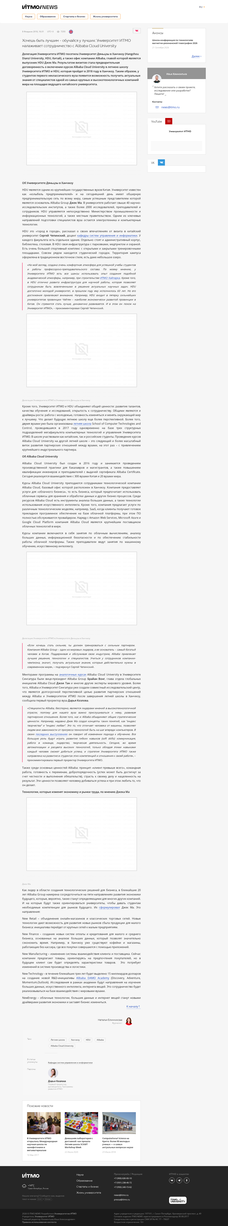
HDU (88, 1039)
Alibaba (100, 1039)
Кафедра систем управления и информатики (70, 1062)
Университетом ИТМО (65, 1213)
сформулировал (109, 907)
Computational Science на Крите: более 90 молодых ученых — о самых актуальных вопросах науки (117, 1143)
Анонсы (157, 33)
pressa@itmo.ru (122, 1199)
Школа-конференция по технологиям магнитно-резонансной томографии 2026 (174, 42)
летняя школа (82, 423)
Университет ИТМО (180, 131)
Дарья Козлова (57, 1081)
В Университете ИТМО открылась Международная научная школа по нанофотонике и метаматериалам (42, 1144)
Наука (28, 16)
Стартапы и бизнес (74, 16)
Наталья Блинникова (110, 1020)
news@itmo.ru (170, 107)
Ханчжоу (75, 1039)
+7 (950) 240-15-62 (123, 1187)
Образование (48, 16)
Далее (196, 56)
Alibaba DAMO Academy (92, 978)
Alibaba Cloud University (62, 1045)
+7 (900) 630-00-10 (123, 1178)
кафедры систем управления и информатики (107, 235)
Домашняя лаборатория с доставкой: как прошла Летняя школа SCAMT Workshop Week (79, 1143)
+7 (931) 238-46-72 (123, 1182)
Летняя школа (58, 1039)
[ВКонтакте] (136, 30)
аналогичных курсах (72, 674)
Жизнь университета (105, 16)
